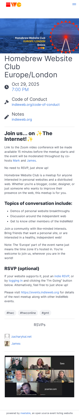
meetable (25, 413)
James (31, 160)
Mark (16, 160)
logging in (16, 280)
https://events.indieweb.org (40, 292)
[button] (74, 4)
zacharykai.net (21, 336)
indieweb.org (22, 119)
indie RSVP (61, 276)
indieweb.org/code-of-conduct (36, 104)
